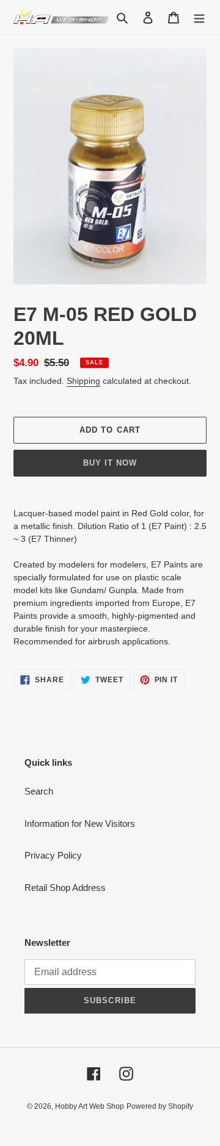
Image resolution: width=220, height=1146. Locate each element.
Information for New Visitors (79, 823)
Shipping (83, 381)
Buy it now (110, 462)
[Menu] (199, 17)
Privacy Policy (53, 855)
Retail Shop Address (65, 887)
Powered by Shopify (160, 1106)
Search (38, 791)
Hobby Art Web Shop (89, 1106)
